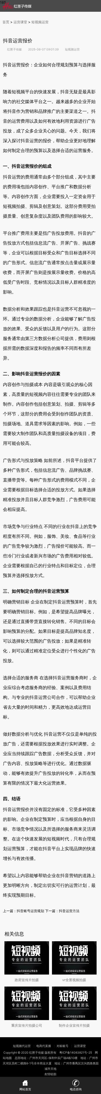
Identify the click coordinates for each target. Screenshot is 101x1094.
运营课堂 (20, 22)
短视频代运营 (22, 1046)
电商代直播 (43, 1046)
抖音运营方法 (69, 911)
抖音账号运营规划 (30, 911)
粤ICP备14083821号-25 (75, 1052)
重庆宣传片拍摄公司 (26, 1025)
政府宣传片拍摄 (27, 980)
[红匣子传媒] (17, 6)
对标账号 (62, 1046)
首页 (5, 22)
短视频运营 (40, 22)
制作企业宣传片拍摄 (74, 1025)
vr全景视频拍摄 (74, 980)
